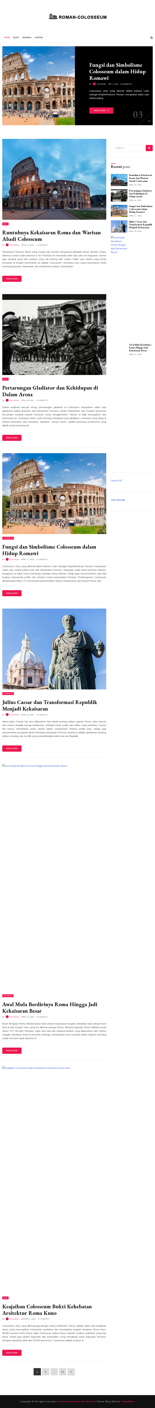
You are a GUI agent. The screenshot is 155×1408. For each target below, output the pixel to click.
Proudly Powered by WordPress (76, 1401)
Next (13, 54)
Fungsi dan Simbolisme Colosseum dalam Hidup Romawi (49, 550)
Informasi (7, 996)
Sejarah (27, 37)
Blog (16, 37)
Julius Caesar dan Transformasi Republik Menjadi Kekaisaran (49, 705)
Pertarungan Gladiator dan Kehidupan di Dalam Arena (50, 391)
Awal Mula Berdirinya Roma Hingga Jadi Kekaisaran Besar (49, 1007)
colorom (14, 245)
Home (7, 37)
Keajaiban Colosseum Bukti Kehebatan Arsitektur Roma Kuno (47, 1309)
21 (62, 1371)
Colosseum (8, 538)
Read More (99, 109)
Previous (6, 54)
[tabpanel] (77, 85)
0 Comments (42, 245)
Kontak (39, 37)
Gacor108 (116, 480)
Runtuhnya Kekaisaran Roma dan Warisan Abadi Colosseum (51, 236)
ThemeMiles (128, 1401)
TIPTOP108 (118, 500)
